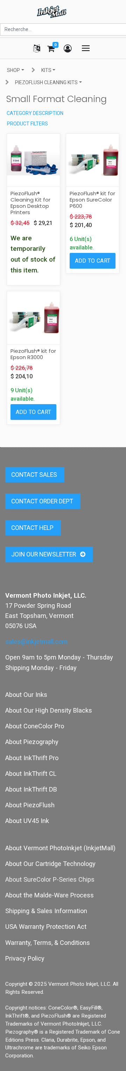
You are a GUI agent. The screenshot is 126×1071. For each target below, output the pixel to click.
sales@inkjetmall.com (36, 641)
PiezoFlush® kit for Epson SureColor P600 (92, 200)
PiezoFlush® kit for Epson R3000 (33, 354)
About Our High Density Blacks (48, 710)
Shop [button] (13, 70)
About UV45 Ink (27, 820)
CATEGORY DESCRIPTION (35, 113)
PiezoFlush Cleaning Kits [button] (46, 82)
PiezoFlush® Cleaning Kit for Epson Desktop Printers (30, 203)
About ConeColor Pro (34, 726)
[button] (92, 261)
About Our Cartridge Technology (50, 863)
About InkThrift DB (31, 789)
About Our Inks (26, 694)
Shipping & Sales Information (46, 911)
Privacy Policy (24, 958)
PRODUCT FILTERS (27, 123)
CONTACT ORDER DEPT (43, 501)
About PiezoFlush (30, 805)
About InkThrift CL (30, 773)
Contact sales (34, 474)
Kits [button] (46, 70)
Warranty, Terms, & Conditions (47, 942)
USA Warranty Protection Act (45, 926)
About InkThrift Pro (31, 758)
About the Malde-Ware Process (49, 895)
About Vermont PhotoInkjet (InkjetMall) (60, 848)
